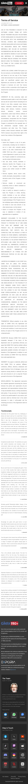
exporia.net (13, 669)
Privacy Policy (22, 776)
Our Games (5, 776)
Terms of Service (15, 778)
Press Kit (13, 776)
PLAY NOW (19, 3)
